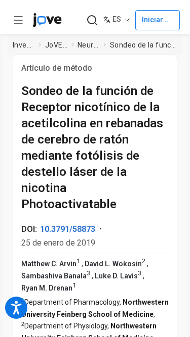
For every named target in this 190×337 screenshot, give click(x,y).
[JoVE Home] (47, 20)
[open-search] (92, 20)
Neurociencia (89, 45)
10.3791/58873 (67, 229)
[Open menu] (18, 20)
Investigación (24, 45)
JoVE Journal (56, 45)
